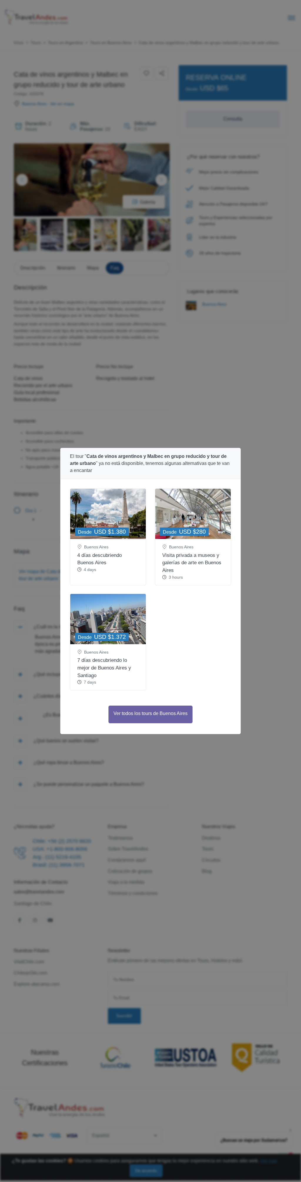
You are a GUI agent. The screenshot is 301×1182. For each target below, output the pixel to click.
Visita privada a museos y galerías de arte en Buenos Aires (191, 563)
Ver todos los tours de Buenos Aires (150, 713)
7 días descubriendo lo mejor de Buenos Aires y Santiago (104, 667)
